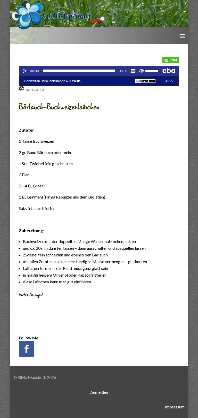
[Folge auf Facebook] (26, 349)
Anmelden (99, 392)
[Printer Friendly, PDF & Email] (170, 59)
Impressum (175, 406)
